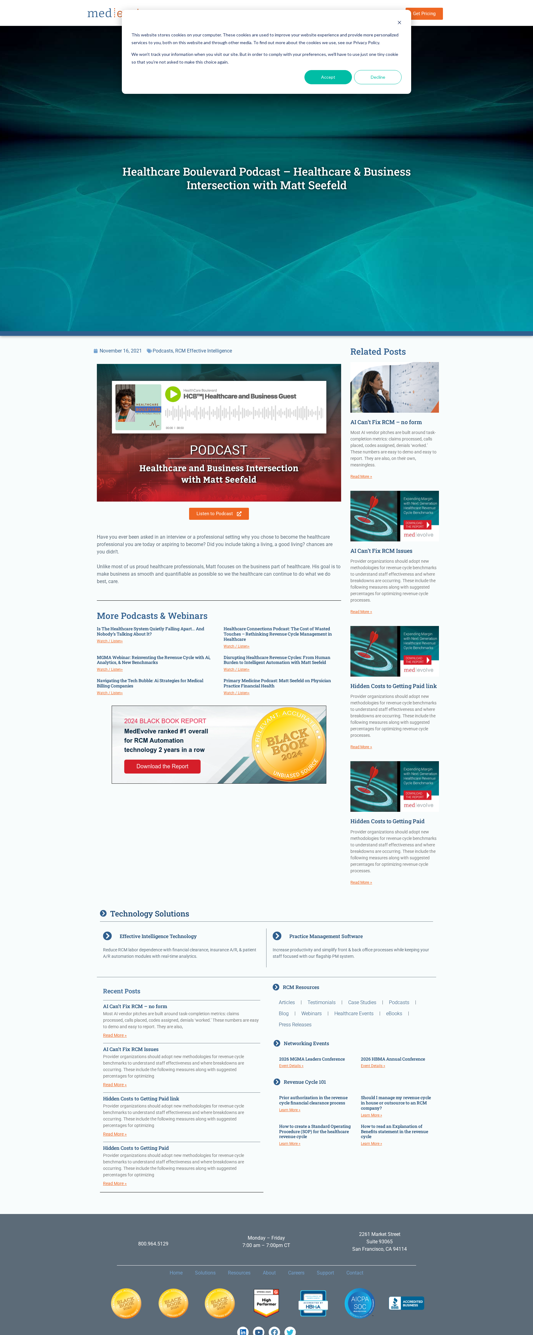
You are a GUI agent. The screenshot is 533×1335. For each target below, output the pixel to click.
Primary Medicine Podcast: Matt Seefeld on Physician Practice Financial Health (277, 683)
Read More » (361, 476)
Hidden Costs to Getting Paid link (393, 686)
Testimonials (322, 1002)
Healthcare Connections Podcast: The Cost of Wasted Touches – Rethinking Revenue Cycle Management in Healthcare (278, 634)
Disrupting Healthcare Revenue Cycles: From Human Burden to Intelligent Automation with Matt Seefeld (277, 659)
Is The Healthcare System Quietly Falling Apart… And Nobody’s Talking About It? (150, 631)
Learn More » (289, 1110)
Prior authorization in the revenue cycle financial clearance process (313, 1100)
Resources (239, 1273)
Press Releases (295, 1025)
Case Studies (362, 1002)
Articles (287, 1002)
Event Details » (291, 1066)
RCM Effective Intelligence (203, 351)
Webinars (311, 1013)
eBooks (394, 1013)
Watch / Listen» (110, 641)
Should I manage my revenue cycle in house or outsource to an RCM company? (396, 1103)
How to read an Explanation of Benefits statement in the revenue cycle (394, 1131)
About (269, 1273)
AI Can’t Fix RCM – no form (386, 422)
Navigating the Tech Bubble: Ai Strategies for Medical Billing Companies (150, 683)
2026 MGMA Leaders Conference (312, 1059)
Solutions (205, 1273)
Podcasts (163, 351)
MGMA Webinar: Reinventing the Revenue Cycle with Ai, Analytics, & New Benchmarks (153, 659)
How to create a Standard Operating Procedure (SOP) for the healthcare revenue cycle (315, 1131)
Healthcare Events (354, 1013)
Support (325, 1273)
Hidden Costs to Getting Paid (387, 821)
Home (176, 1273)
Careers (296, 1273)
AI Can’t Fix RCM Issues (381, 550)
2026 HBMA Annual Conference (393, 1059)
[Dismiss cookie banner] (399, 23)
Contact (354, 1273)
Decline (378, 77)
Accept (328, 77)
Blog (284, 1013)
